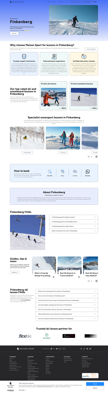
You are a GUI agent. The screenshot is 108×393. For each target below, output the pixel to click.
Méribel (47, 366)
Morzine (47, 368)
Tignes (47, 370)
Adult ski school (31, 379)
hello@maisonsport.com (87, 358)
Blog (10, 360)
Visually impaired (31, 374)
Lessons (60, 1)
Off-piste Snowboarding (33, 368)
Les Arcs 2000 (49, 363)
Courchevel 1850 (49, 361)
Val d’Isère (48, 371)
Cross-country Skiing (32, 363)
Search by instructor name (15, 366)
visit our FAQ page (25, 300)
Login (67, 1)
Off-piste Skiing (31, 366)
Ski (28, 358)
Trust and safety (12, 368)
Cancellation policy (86, 363)
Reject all (95, 388)
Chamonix (48, 360)
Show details (22, 390)
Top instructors (12, 365)
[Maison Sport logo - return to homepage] (25, 348)
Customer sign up (68, 360)
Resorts (53, 1)
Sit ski (29, 373)
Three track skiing (31, 378)
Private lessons (12, 362)
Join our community (13, 370)
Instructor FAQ (85, 366)
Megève (47, 365)
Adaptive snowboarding (33, 376)
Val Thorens (48, 373)
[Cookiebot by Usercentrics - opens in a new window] (10, 391)
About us (11, 358)
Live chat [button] (84, 360)
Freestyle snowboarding (33, 371)
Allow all (95, 383)
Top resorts (50, 356)
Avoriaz (47, 358)
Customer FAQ (85, 365)
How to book (85, 362)
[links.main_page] (17, 2)
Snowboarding (31, 360)
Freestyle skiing (31, 370)
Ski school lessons (13, 363)
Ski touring (30, 361)
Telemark (30, 365)
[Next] (96, 156)
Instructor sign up (74, 1)
